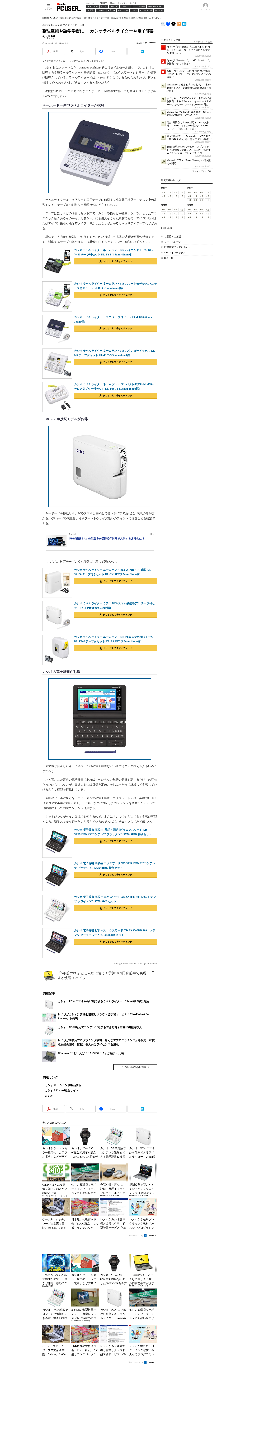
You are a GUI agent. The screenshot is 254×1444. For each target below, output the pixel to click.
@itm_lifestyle (173, 23)
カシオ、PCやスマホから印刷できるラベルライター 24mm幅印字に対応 (103, 1001)
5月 (182, 192)
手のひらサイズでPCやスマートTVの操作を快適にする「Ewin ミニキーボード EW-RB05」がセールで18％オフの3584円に (189, 101)
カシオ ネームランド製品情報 (63, 1085)
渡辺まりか (142, 43)
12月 (189, 192)
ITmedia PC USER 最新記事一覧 (179, 23)
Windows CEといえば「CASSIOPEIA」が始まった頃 (91, 1053)
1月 (182, 196)
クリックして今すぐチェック (117, 261)
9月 (207, 192)
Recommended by (136, 1236)
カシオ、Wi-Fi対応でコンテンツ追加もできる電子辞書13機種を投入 (100, 1027)
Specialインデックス (175, 252)
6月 (176, 192)
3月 (169, 196)
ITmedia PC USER (50, 18)
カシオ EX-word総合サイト (62, 1090)
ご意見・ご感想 (172, 236)
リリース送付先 (172, 242)
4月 (163, 196)
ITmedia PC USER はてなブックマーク (184, 23)
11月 (195, 192)
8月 (163, 192)
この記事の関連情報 (133, 1067)
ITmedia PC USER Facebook (168, 23)
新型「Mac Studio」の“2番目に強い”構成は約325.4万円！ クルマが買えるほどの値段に (189, 74)
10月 (202, 192)
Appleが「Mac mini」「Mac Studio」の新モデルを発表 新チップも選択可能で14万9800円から (188, 49)
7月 (169, 192)
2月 (176, 196)
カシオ (49, 1095)
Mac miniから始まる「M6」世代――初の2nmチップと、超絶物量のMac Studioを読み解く (189, 87)
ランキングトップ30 (201, 171)
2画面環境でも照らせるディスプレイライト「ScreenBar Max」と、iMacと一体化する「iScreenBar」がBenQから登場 (189, 149)
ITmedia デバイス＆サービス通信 (163, 23)
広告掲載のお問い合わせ (177, 247)
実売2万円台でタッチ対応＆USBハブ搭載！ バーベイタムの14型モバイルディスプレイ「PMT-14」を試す (188, 125)
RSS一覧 (168, 258)
